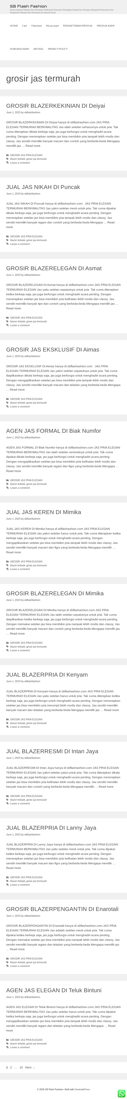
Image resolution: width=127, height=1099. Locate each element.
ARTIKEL (38, 48)
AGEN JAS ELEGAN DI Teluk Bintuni (53, 990)
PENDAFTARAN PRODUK (77, 25)
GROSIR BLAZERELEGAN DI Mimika (55, 593)
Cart (24, 25)
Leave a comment (20, 162)
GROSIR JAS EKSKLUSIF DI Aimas (52, 349)
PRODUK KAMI (105, 25)
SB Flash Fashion (28, 6)
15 (21, 1067)
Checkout (36, 25)
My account (52, 25)
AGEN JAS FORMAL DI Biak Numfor (53, 431)
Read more (33, 145)
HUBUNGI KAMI (19, 48)
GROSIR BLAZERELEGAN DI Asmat (54, 268)
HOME (14, 25)
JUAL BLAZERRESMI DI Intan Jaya (52, 751)
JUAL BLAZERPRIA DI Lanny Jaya (51, 828)
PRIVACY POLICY (58, 48)
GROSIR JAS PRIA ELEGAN (26, 155)
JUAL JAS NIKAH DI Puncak (43, 187)
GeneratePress (82, 1089)
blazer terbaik (17, 158)
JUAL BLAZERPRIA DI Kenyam (47, 674)
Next (30, 1067)
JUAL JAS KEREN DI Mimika (43, 512)
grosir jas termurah (36, 158)
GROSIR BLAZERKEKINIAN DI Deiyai (55, 106)
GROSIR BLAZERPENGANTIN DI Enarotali (62, 909)
